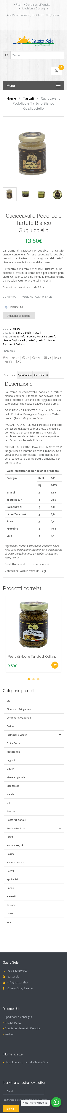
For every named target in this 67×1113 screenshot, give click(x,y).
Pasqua (11, 811)
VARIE (10, 913)
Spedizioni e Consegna (34, 8)
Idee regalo (13, 751)
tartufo (32, 340)
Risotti (10, 836)
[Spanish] (44, 23)
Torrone (11, 905)
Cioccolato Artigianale (19, 709)
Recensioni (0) (41, 375)
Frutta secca (13, 743)
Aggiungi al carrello (19, 315)
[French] (27, 23)
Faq (18, 4)
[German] (31, 23)
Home (11, 98)
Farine (10, 726)
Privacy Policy (13, 1022)
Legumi (11, 760)
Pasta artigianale (16, 819)
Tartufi (28, 98)
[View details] (33, 623)
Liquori (10, 768)
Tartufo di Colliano (14, 344)
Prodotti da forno (16, 828)
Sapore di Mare (15, 862)
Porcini (31, 336)
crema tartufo (17, 336)
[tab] (10, 375)
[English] (22, 23)
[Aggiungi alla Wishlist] (6, 607)
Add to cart (54, 665)
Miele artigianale (16, 777)
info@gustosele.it (17, 982)
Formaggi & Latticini (17, 734)
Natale (10, 794)
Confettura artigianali (19, 717)
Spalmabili (12, 879)
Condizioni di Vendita (38, 4)
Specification (25, 375)
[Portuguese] (40, 23)
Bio (8, 700)
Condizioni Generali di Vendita (22, 1028)
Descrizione (10, 375)
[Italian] (36, 23)
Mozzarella (13, 785)
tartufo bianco (46, 340)
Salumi (10, 854)
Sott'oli (10, 871)
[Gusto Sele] (34, 40)
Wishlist (9, 1034)
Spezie (11, 888)
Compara (9, 296)
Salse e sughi (23, 332)
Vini (9, 922)
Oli (8, 802)
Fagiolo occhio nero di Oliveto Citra (27, 1062)
